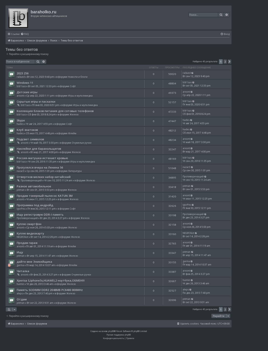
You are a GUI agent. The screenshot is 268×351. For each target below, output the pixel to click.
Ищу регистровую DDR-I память (40, 214)
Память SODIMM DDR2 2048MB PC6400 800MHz (50, 290)
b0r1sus (21, 86)
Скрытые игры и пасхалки (36, 101)
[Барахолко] (18, 17)
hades (20, 124)
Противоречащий (31, 180)
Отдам (22, 299)
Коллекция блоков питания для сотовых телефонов (55, 111)
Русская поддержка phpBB (119, 334)
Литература (75, 171)
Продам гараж (27, 243)
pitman (21, 189)
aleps (20, 293)
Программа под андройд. (35, 205)
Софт (73, 86)
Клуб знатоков (27, 130)
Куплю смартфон (29, 224)
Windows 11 (25, 83)
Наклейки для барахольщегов (39, 148)
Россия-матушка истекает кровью (42, 158)
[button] (230, 61)
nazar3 (20, 171)
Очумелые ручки (81, 142)
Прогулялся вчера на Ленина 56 (40, 167)
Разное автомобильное (34, 186)
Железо (74, 114)
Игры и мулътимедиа (80, 95)
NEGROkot (22, 237)
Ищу (20, 252)
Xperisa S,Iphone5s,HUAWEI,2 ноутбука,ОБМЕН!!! (51, 280)
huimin (20, 284)
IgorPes (21, 208)
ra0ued (21, 76)
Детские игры (27, 92)
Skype (21, 120)
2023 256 (22, 73)
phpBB (111, 331)
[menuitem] (25, 34)
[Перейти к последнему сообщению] (192, 73)
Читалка (23, 271)
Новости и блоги (78, 76)
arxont (20, 95)
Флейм (72, 133)
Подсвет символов (30, 139)
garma (20, 265)
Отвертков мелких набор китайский (44, 177)
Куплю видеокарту (30, 233)
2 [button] (225, 61)
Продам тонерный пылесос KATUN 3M (45, 196)
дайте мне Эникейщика (34, 261)
